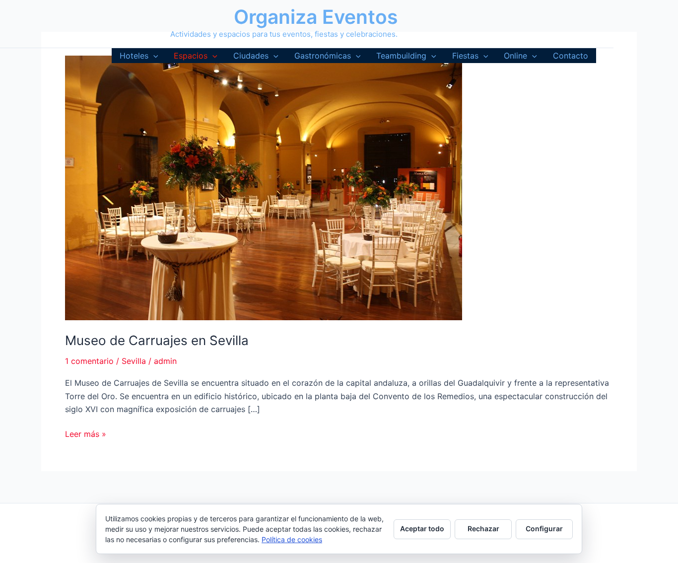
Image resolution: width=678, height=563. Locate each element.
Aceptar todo (422, 528)
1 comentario (89, 361)
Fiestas (465, 56)
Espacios (190, 56)
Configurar (544, 528)
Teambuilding (401, 56)
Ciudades (251, 56)
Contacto (570, 56)
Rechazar (483, 528)
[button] (153, 55)
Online (515, 56)
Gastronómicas (322, 56)
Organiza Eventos (316, 16)
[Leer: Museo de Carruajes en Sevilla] (263, 187)
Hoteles (134, 56)
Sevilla (134, 361)
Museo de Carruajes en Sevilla (157, 340)
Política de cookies (292, 539)
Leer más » (85, 434)
